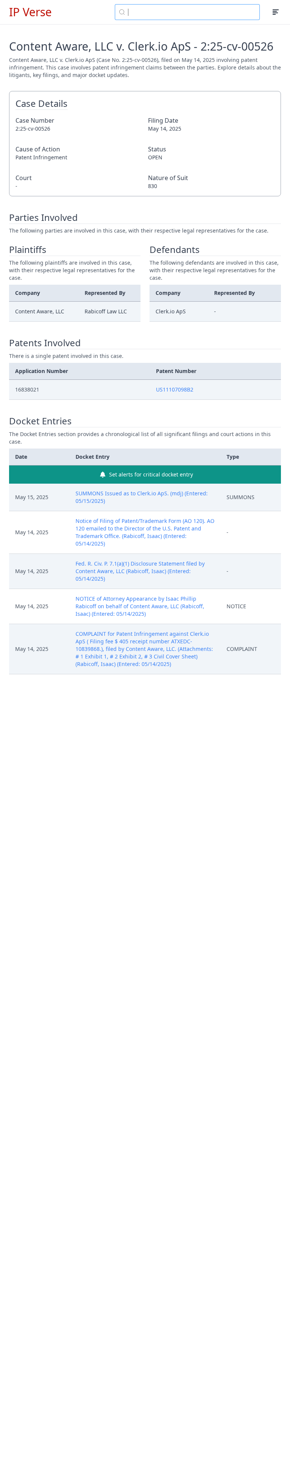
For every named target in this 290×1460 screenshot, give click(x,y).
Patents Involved (45, 343)
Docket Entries (40, 421)
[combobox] (187, 12)
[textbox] (192, 12)
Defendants (175, 250)
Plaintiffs (27, 250)
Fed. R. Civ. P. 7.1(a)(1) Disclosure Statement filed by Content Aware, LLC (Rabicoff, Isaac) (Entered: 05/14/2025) (140, 571)
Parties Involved (43, 217)
